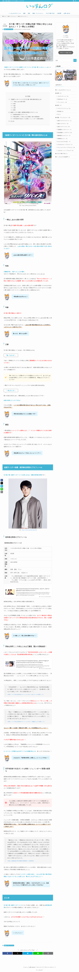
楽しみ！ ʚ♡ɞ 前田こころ (37, 694)
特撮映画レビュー (62, 138)
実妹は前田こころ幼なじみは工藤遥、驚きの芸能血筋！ (26, 116)
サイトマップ (40, 967)
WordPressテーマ (62, 99)
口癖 (14, 107)
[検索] (76, 1)
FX (58, 114)
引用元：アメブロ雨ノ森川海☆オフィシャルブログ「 (19, 694)
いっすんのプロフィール (64, 90)
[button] (7, 953)
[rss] (74, 1)
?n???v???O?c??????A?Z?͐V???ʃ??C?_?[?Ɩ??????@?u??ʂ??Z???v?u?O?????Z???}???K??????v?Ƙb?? (32, 661)
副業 (59, 93)
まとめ (12, 121)
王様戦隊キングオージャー (64, 129)
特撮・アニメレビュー (63, 117)
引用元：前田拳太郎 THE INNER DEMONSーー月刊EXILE (20, 861)
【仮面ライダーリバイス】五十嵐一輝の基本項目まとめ (26, 99)
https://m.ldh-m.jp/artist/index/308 (29, 530)
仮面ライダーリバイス (8, 29)
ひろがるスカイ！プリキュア (64, 144)
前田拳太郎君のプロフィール (20, 114)
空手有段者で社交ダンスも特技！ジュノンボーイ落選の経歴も (28, 118)
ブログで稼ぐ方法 (62, 153)
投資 (59, 105)
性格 (14, 103)
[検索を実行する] (75, 60)
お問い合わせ (32, 967)
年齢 (14, 105)
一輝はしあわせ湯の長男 (19, 101)
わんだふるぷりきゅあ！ (63, 141)
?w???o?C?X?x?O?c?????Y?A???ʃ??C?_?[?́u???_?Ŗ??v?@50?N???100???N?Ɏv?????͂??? (32, 589)
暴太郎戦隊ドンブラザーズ (64, 132)
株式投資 (60, 111)
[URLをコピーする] (48, 953)
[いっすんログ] (39, 7)
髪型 (14, 110)
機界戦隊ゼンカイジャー (63, 135)
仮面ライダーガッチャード (64, 120)
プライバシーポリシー (49, 967)
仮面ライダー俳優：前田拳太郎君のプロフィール (24, 112)
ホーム (26, 967)
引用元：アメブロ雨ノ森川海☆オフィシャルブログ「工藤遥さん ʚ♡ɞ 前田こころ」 (26, 721)
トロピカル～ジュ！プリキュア (65, 150)
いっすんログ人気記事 (63, 157)
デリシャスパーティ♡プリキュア (66, 147)
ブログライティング (62, 96)
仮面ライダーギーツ (62, 123)
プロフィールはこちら (66, 52)
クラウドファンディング (63, 108)
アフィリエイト (62, 102)
